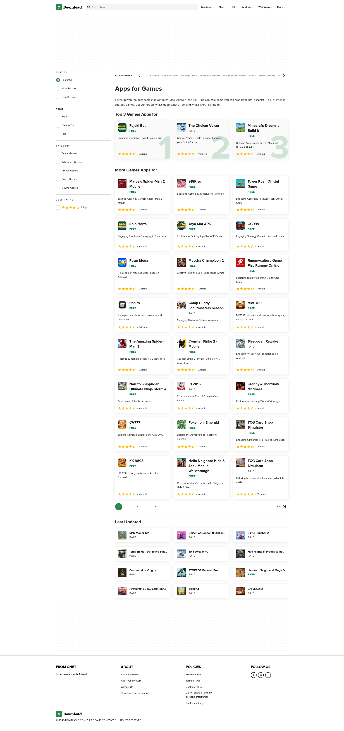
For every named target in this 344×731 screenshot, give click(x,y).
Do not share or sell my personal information (199, 694)
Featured (67, 79)
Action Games (69, 153)
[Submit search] (89, 7)
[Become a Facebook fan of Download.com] (254, 675)
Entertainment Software (234, 75)
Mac (221, 7)
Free (64, 116)
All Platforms (122, 75)
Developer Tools (189, 75)
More (280, 7)
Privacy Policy (193, 674)
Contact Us (127, 686)
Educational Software (210, 75)
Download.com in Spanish (135, 693)
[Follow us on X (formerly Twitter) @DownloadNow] (261, 675)
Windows (206, 7)
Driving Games (70, 187)
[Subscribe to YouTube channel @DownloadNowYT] (268, 675)
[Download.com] (69, 7)
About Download (130, 674)
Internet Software (267, 75)
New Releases (70, 97)
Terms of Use (193, 680)
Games (252, 75)
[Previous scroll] (139, 75)
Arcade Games (70, 170)
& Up (84, 207)
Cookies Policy (194, 686)
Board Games (69, 179)
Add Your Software (131, 680)
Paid (64, 133)
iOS (233, 7)
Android (246, 7)
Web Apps (264, 7)
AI (146, 75)
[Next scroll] (284, 75)
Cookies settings (195, 703)
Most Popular (69, 88)
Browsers (154, 75)
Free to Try (68, 125)
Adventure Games (72, 162)
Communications (170, 75)
